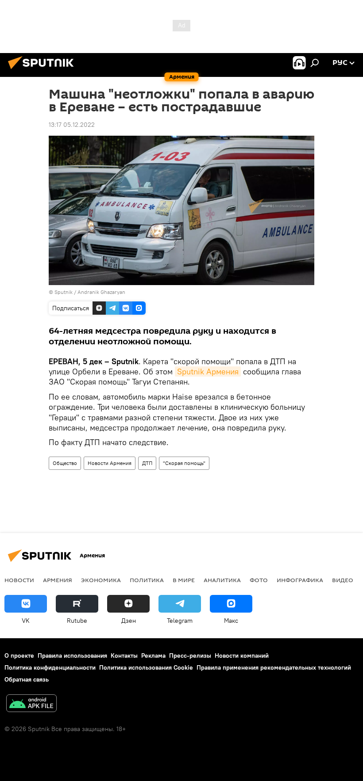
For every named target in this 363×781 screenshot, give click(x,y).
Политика (147, 580)
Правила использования (72, 655)
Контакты (124, 655)
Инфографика (300, 580)
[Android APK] (31, 704)
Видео (342, 580)
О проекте (19, 655)
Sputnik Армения (208, 371)
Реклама (153, 655)
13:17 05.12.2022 (72, 125)
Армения (57, 580)
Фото (259, 580)
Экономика (101, 580)
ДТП (147, 463)
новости (19, 580)
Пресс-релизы (190, 655)
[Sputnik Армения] (43, 70)
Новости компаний (242, 655)
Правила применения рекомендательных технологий (274, 667)
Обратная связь (26, 679)
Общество (65, 463)
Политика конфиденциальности (50, 667)
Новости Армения (109, 463)
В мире (184, 580)
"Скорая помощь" (184, 463)
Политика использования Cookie (146, 667)
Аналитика (222, 580)
